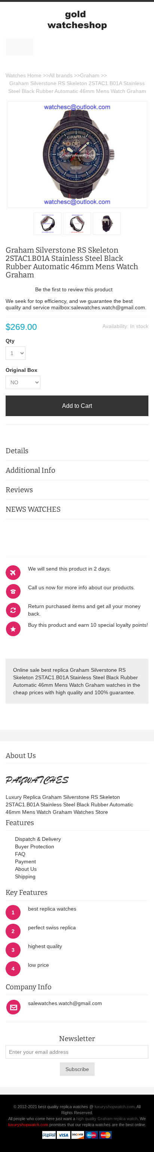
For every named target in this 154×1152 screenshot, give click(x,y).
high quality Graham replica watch (107, 1118)
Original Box (21, 370)
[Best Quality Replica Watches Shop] (77, 20)
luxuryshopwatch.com (115, 1106)
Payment (25, 861)
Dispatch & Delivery (38, 839)
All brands (61, 75)
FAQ (20, 854)
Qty (10, 341)
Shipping (25, 876)
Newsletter (77, 1039)
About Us (26, 869)
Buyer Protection (34, 846)
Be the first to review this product (74, 289)
